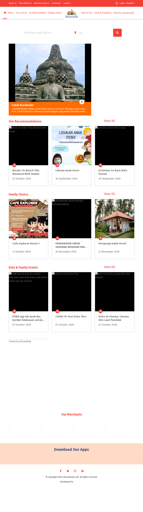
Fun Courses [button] (22, 13)
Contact (66, 3)
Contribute (56, 3)
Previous (11, 79)
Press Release (25, 3)
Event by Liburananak (123, 13)
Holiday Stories (55, 13)
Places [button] (11, 13)
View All (109, 121)
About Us (13, 3)
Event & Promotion (103, 13)
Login (122, 3)
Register (130, 3)
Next (88, 79)
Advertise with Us (41, 3)
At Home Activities (37, 13)
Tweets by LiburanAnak (20, 341)
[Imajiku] (78, 481)
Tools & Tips (86, 13)
